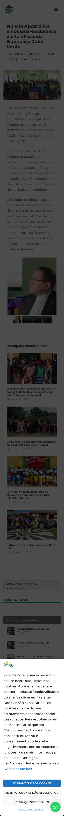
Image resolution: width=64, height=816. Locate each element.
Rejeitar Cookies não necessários (32, 792)
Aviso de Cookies (17, 769)
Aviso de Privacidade (30, 809)
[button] (55, 807)
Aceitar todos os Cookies (32, 783)
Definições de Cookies (32, 802)
